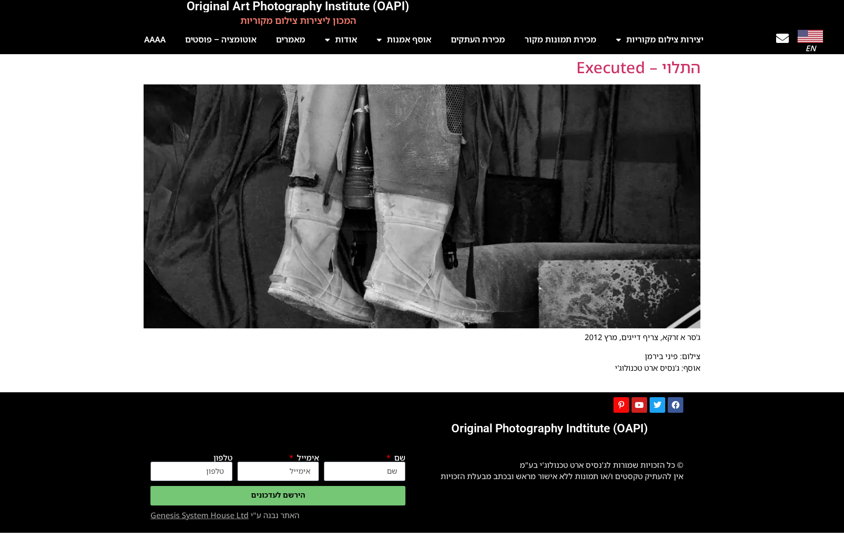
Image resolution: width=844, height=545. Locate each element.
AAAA (155, 39)
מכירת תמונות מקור (560, 39)
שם (398, 458)
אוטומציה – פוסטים (220, 39)
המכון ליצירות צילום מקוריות (298, 20)
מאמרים (290, 39)
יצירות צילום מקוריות (664, 39)
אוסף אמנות (409, 39)
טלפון (222, 458)
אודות (346, 39)
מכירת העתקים (478, 39)
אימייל (307, 458)
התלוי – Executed (638, 67)
